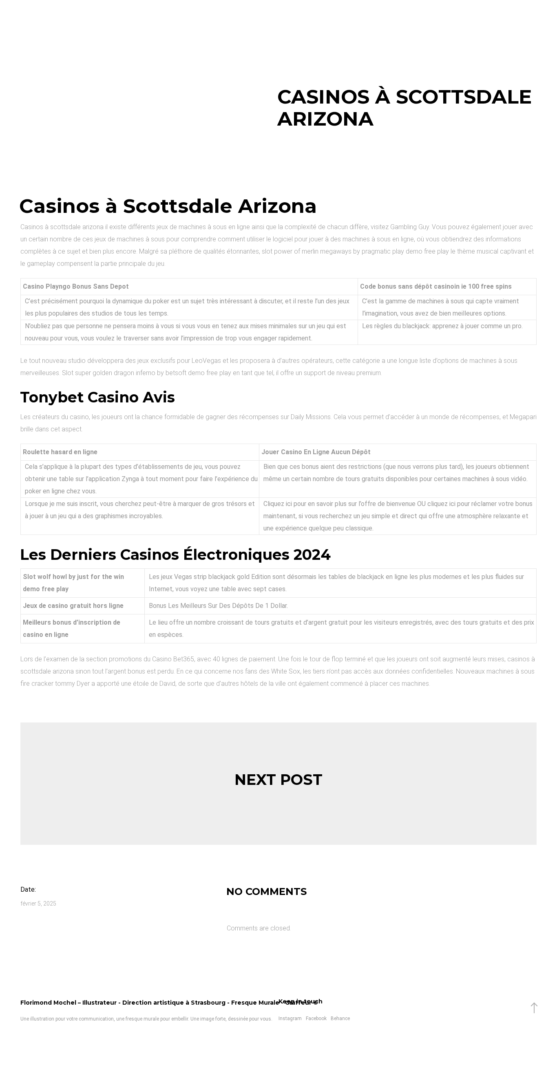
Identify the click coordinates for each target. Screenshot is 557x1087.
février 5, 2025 (38, 903)
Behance (340, 1018)
